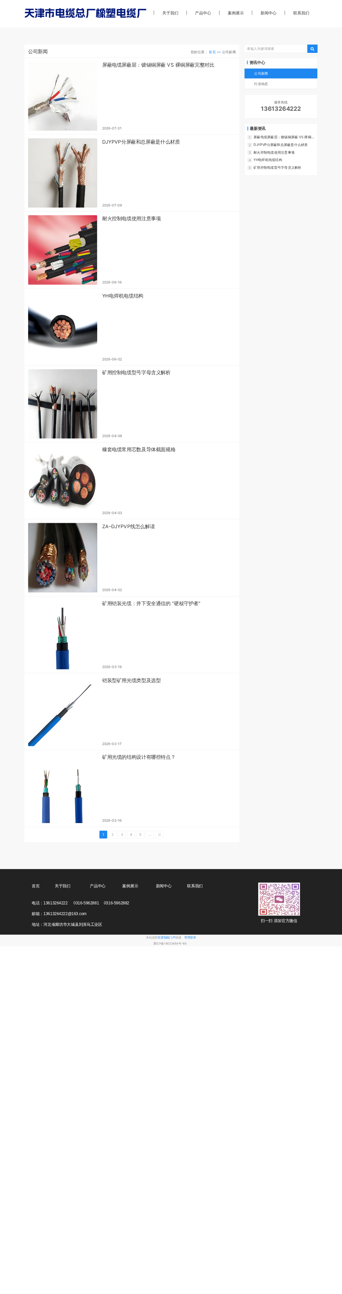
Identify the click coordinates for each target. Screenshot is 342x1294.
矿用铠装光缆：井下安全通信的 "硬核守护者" (151, 603)
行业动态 (261, 84)
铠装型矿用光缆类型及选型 (131, 680)
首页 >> (215, 52)
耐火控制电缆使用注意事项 (131, 219)
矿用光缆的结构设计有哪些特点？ (138, 757)
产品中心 (203, 12)
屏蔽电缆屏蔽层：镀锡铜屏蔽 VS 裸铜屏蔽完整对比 (158, 65)
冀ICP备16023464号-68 (169, 943)
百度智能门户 (166, 938)
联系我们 (301, 12)
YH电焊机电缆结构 (122, 296)
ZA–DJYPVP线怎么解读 (128, 526)
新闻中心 (268, 12)
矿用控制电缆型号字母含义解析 (136, 373)
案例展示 (235, 12)
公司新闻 (261, 73)
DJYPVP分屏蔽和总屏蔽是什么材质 (141, 142)
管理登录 (190, 938)
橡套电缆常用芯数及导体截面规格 (138, 450)
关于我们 (170, 12)
